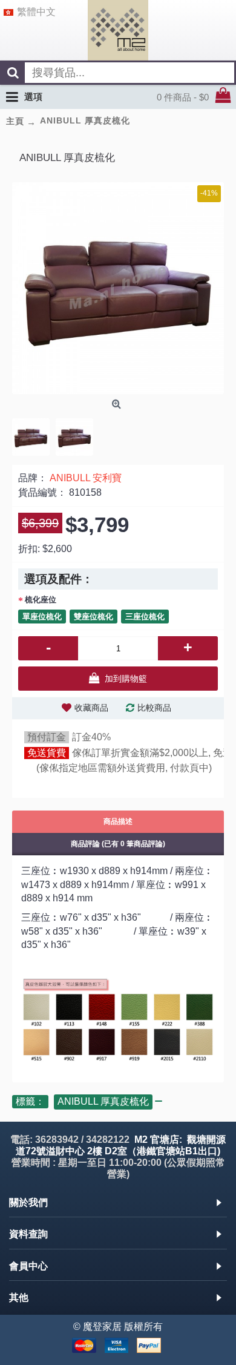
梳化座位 (40, 599)
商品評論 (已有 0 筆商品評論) (118, 844)
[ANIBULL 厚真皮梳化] (118, 288)
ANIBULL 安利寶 (86, 478)
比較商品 (154, 707)
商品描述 (118, 821)
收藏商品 (91, 707)
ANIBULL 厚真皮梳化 (103, 1101)
